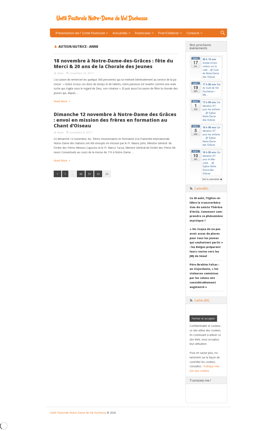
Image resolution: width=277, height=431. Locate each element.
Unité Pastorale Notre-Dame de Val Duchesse (102, 18)
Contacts (193, 33)
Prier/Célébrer (168, 33)
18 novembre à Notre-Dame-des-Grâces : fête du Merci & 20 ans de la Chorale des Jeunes (113, 63)
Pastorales (143, 33)
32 (98, 174)
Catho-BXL (202, 300)
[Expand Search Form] (222, 32)
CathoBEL (201, 188)
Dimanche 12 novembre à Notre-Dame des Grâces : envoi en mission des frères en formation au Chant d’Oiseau (115, 120)
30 (80, 174)
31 (89, 174)
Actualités (119, 33)
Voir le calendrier (211, 179)
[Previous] (57, 174)
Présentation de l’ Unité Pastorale (80, 33)
